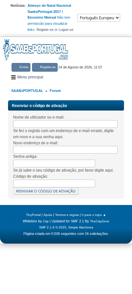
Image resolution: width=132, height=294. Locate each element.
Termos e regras (67, 215)
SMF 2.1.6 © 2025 (52, 227)
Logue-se (66, 29)
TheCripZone (99, 221)
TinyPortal (33, 215)
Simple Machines (80, 227)
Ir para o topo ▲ (94, 215)
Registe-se (45, 29)
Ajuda (48, 215)
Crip (46, 221)
